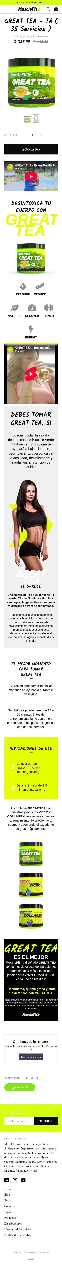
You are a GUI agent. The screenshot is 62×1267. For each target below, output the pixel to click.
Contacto (9, 1206)
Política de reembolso (17, 1235)
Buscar (8, 1200)
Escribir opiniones (31, 1057)
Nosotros (9, 1212)
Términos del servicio (17, 1229)
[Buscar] (48, 8)
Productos (10, 1218)
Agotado (31, 149)
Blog (7, 1194)
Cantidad (11, 135)
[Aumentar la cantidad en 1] (41, 135)
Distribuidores (13, 1223)
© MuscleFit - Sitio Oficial (23, 1252)
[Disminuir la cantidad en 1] (24, 135)
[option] (31, 79)
